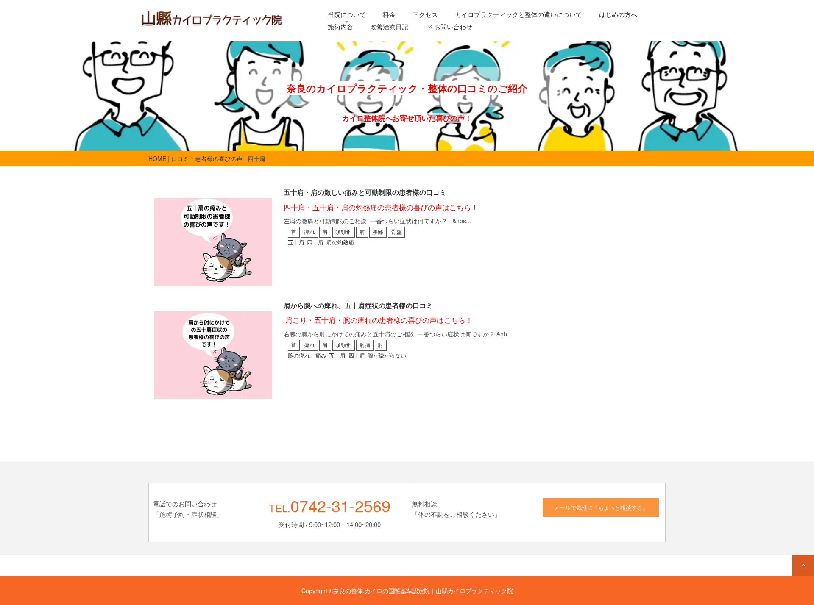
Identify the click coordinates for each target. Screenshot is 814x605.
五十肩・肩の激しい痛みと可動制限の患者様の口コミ (365, 192)
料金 (389, 14)
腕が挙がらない (387, 355)
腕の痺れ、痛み (307, 355)
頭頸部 (343, 232)
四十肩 (315, 242)
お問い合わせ (453, 26)
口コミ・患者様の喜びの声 (207, 158)
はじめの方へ (618, 14)
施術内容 (340, 26)
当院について (347, 14)
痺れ (309, 232)
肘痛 (365, 345)
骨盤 (396, 232)
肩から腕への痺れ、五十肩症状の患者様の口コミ (358, 305)
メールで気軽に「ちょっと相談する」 (601, 507)
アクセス (425, 14)
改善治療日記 (389, 26)
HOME (157, 158)
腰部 (377, 232)
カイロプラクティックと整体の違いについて (518, 14)
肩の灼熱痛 (340, 242)
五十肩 (296, 242)
